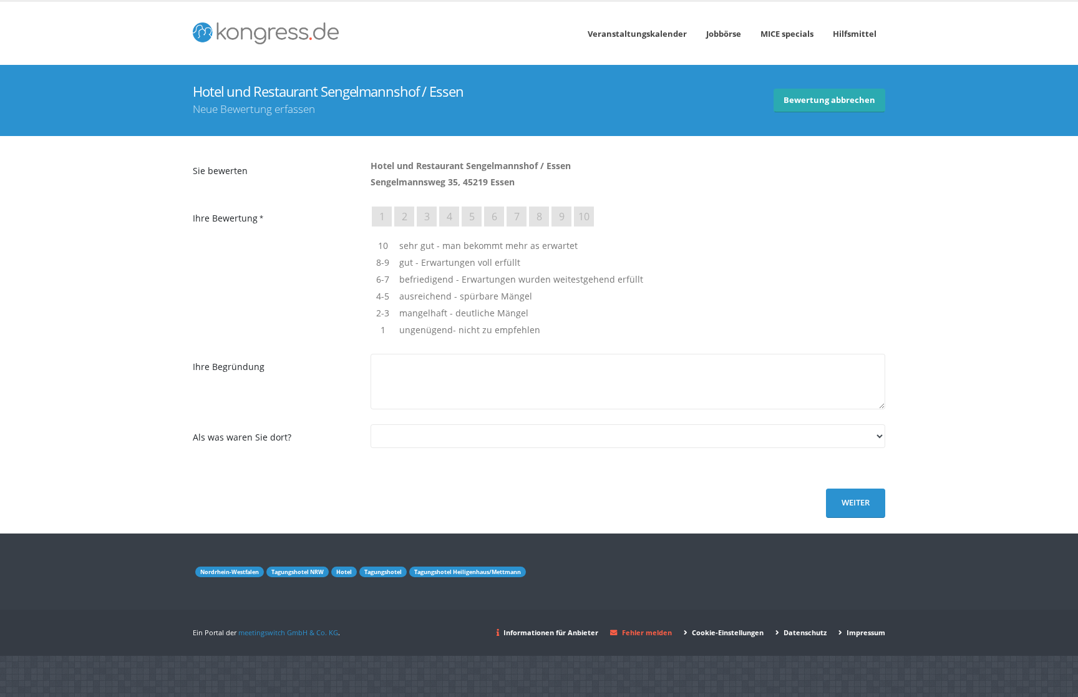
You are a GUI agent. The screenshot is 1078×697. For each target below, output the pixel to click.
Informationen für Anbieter (550, 632)
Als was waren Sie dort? (242, 437)
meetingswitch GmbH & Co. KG (288, 632)
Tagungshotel (383, 572)
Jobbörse (723, 33)
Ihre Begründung (229, 367)
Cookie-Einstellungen (727, 632)
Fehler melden (647, 632)
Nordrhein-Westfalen (229, 572)
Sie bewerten (220, 171)
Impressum (865, 632)
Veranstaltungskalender (637, 33)
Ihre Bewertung (225, 218)
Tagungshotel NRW (297, 572)
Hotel (344, 572)
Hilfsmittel (854, 33)
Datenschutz (804, 632)
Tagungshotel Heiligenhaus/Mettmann (467, 572)
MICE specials (786, 33)
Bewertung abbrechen (829, 100)
